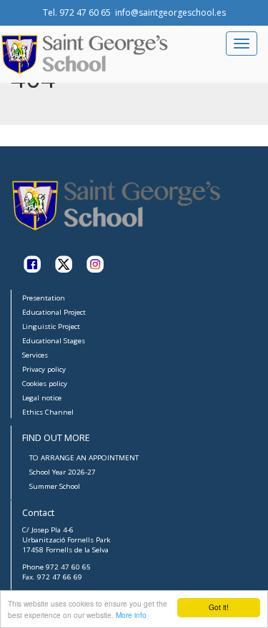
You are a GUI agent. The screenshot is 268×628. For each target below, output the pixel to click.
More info (131, 614)
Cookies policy (44, 383)
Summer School (54, 486)
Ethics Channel (48, 412)
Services (35, 355)
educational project (54, 312)
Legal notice (41, 397)
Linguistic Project (51, 326)
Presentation (43, 298)
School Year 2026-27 (62, 472)
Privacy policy (44, 369)
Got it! (219, 607)
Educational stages (53, 340)
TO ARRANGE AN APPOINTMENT (84, 457)
